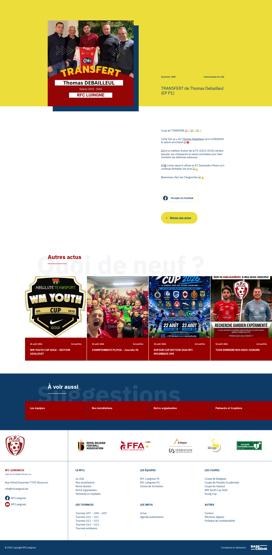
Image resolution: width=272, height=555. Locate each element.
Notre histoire (83, 486)
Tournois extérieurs (86, 528)
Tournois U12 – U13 (87, 520)
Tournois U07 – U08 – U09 (91, 513)
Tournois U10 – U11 (87, 517)
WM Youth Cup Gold (216, 490)
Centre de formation (151, 486)
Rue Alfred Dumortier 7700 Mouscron (26, 482)
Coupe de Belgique (215, 478)
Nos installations (85, 482)
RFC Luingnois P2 (150, 482)
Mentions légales (214, 517)
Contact (209, 513)
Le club (80, 478)
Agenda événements (152, 517)
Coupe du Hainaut (215, 486)
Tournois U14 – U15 (87, 524)
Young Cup (211, 493)
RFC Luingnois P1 (150, 478)
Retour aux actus (180, 217)
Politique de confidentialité (220, 520)
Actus (143, 513)
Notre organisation (86, 490)
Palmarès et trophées (88, 493)
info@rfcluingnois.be (16, 488)
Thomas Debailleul (193, 139)
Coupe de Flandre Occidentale (222, 482)
